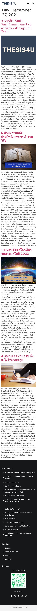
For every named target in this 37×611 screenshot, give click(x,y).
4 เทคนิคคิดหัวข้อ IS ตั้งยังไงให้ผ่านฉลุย (17, 358)
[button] (28, 3)
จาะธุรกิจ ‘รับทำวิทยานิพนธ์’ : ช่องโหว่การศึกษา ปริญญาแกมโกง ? (16, 26)
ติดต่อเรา (5, 566)
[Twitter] (25, 596)
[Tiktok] (22, 596)
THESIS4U (9, 3)
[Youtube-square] (18, 596)
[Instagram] (14, 596)
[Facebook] (11, 596)
